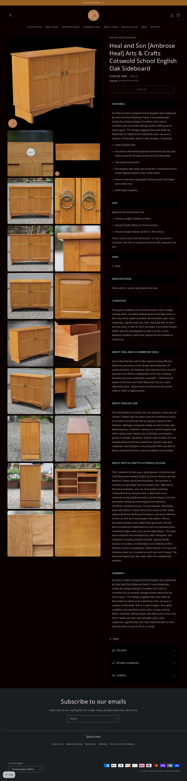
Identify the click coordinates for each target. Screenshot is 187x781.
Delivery (103, 744)
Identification (121, 279)
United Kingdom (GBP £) (23, 769)
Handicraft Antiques (156, 771)
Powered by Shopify (172, 771)
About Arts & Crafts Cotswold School (139, 463)
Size (114, 203)
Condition (119, 300)
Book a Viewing (74, 744)
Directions (90, 744)
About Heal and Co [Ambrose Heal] (135, 352)
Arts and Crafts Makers (122, 744)
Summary (118, 573)
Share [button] (116, 638)
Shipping (113, 80)
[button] (10, 15)
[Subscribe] (116, 718)
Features (118, 104)
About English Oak (125, 403)
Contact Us (58, 744)
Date (115, 257)
